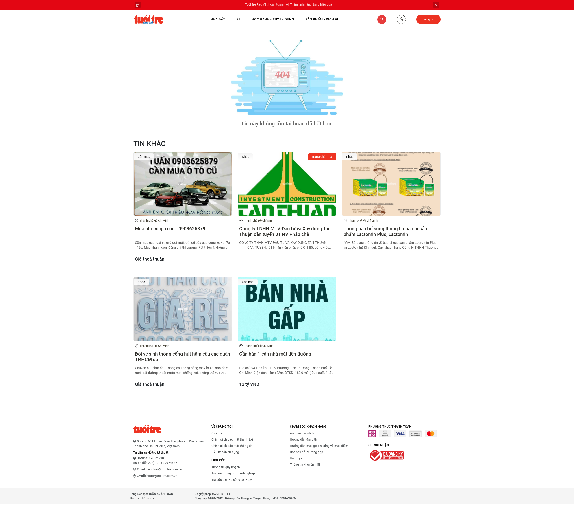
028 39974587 (167, 463)
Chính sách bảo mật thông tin (231, 446)
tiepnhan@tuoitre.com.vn (164, 469)
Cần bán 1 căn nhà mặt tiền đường (275, 354)
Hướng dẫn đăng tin (304, 439)
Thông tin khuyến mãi (305, 464)
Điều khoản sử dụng (225, 452)
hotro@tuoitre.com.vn (161, 476)
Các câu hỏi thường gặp (306, 452)
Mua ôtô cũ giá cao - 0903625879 (170, 228)
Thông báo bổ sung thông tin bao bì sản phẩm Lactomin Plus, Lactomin (385, 231)
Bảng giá (296, 458)
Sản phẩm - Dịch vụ (322, 19)
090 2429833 (158, 458)
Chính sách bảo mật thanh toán (233, 439)
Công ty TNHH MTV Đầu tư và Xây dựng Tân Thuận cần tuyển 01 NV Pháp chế (285, 231)
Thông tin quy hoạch (225, 467)
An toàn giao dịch (302, 433)
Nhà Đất (218, 19)
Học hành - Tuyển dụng (273, 19)
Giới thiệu (217, 433)
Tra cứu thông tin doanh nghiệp (233, 473)
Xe (238, 19)
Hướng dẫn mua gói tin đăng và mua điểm (319, 446)
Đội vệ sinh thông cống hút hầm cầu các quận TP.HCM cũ (182, 356)
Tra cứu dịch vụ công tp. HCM (231, 479)
